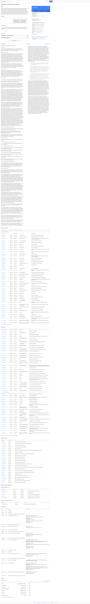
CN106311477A (4, 357)
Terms (48, 602)
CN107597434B (4, 417)
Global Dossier (41, 38)
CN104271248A (4, 343)
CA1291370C (3, 286)
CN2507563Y (3, 482)
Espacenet (37, 38)
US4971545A (3, 291)
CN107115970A (4, 365)
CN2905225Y (3, 465)
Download (44, 580)
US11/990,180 (3, 494)
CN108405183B (4, 420)
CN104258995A (4, 345)
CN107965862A (4, 467)
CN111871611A (4, 378)
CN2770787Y (3, 480)
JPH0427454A (3, 295)
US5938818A (3, 304)
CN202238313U (4, 458)
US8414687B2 (3, 393)
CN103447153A (4, 448)
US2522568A (3, 242)
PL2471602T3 (3, 397)
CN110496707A (4, 424)
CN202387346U (4, 475)
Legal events (44, 36)
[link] (15, 28)
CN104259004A (4, 341)
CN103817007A (4, 450)
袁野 (35, 14)
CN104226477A (4, 460)
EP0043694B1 (3, 277)
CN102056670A (4, 332)
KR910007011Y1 (4, 293)
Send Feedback (38, 602)
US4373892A (3, 281)
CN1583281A (3, 455)
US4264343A (3, 275)
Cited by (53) (41, 36)
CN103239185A (4, 336)
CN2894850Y (3, 472)
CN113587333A (4, 386)
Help (56, 602)
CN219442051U (4, 477)
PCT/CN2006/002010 (4, 497)
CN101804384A (4, 453)
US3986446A (3, 268)
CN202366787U (4, 463)
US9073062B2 (3, 401)
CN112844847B (4, 426)
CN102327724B (4, 445)
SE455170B (3, 288)
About (34, 602)
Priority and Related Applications (40, 37)
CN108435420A (4, 422)
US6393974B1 (3, 310)
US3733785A (3, 261)
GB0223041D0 (3, 314)
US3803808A (3, 263)
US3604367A (3, 258)
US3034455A (3, 249)
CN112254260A (4, 384)
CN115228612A (4, 388)
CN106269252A (4, 355)
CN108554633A (4, 371)
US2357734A (3, 238)
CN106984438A (4, 470)
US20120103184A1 (4, 395)
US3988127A (3, 272)
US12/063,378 (3, 492)
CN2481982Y (3, 308)
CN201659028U (4, 322)
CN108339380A (4, 369)
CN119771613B (4, 430)
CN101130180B (4, 443)
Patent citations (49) (36, 36)
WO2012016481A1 (4, 334)
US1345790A (3, 236)
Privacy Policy (52, 602)
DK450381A (3, 279)
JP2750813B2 (3, 300)
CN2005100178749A (4, 504)
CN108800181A (4, 373)
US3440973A (3, 255)
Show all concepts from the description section (8, 597)
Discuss (45, 38)
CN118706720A (4, 390)
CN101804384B (4, 320)
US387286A (3, 233)
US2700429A (3, 244)
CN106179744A (4, 353)
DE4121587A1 (3, 298)
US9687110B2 (3, 409)
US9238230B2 (3, 399)
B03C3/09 (3, 27)
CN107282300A (4, 367)
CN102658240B (4, 404)
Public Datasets (44, 602)
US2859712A (3, 247)
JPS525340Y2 (3, 266)
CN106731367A (4, 362)
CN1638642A (3, 316)
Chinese (38, 13)
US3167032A (3, 251)
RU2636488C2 (3, 414)
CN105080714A (4, 347)
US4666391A (3, 283)
